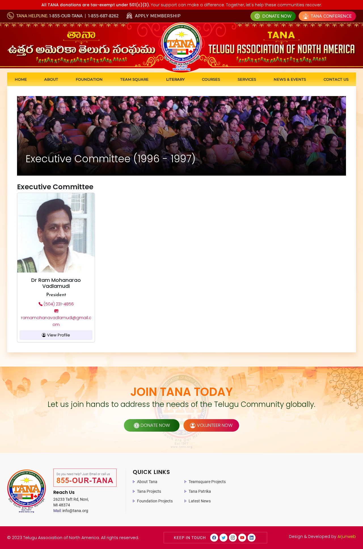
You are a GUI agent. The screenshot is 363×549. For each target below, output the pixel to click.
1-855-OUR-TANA (66, 15)
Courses (211, 79)
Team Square (134, 79)
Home (21, 79)
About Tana (147, 481)
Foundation (89, 79)
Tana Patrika (200, 491)
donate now (155, 425)
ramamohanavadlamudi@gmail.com (56, 321)
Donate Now (276, 16)
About (51, 79)
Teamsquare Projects (207, 481)
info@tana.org (70, 510)
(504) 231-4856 (58, 304)
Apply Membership (157, 15)
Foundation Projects (155, 501)
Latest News (200, 501)
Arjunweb (346, 536)
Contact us (336, 79)
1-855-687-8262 (103, 15)
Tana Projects (149, 491)
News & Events (290, 79)
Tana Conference (331, 16)
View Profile (58, 335)
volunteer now (215, 425)
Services (247, 79)
